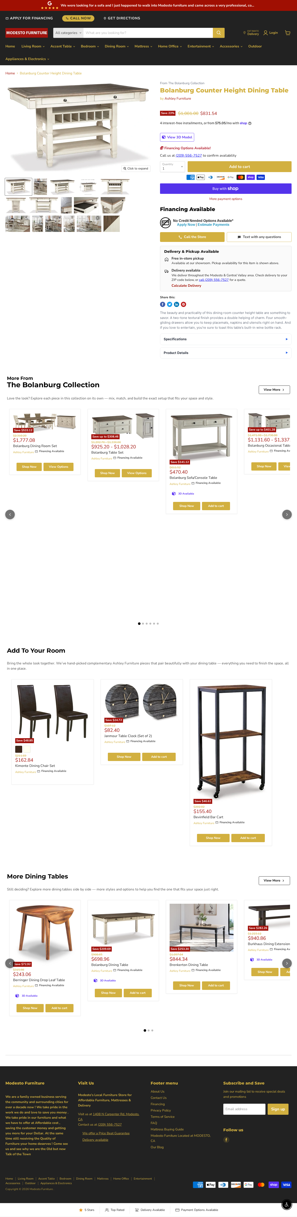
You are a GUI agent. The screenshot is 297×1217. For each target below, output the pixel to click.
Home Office (168, 46)
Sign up (278, 1109)
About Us (157, 1091)
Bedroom (89, 46)
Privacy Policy (161, 1110)
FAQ (154, 1123)
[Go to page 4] (150, 624)
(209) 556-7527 (189, 155)
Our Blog (157, 1147)
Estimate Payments (213, 224)
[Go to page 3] (147, 624)
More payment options (225, 199)
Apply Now (186, 224)
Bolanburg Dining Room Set (35, 446)
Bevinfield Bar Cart (208, 817)
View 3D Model (179, 137)
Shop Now (29, 467)
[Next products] (287, 514)
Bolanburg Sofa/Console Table (193, 477)
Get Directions (124, 18)
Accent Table (61, 46)
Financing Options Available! (187, 148)
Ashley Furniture (178, 98)
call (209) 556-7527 (214, 280)
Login (273, 32)
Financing (158, 1104)
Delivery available (95, 1140)
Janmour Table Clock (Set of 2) (128, 736)
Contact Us (159, 1098)
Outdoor (255, 46)
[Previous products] (10, 514)
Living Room (32, 46)
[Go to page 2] (143, 624)
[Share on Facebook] (162, 304)
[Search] (219, 33)
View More (272, 389)
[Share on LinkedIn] (176, 304)
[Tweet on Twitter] (169, 304)
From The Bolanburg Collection (182, 83)
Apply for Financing (31, 18)
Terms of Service (163, 1117)
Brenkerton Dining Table (189, 964)
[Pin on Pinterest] (183, 304)
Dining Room (115, 46)
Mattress (142, 46)
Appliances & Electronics (26, 59)
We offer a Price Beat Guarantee (106, 1133)
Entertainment (200, 46)
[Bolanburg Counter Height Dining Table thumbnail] (18, 186)
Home (10, 46)
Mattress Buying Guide (167, 1129)
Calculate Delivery (186, 286)
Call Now (80, 18)
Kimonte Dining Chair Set (35, 765)
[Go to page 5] (154, 624)
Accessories (230, 46)
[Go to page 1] (139, 623)
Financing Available (187, 209)
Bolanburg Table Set (107, 452)
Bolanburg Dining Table (109, 964)
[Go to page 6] (158, 624)
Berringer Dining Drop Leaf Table (39, 980)
